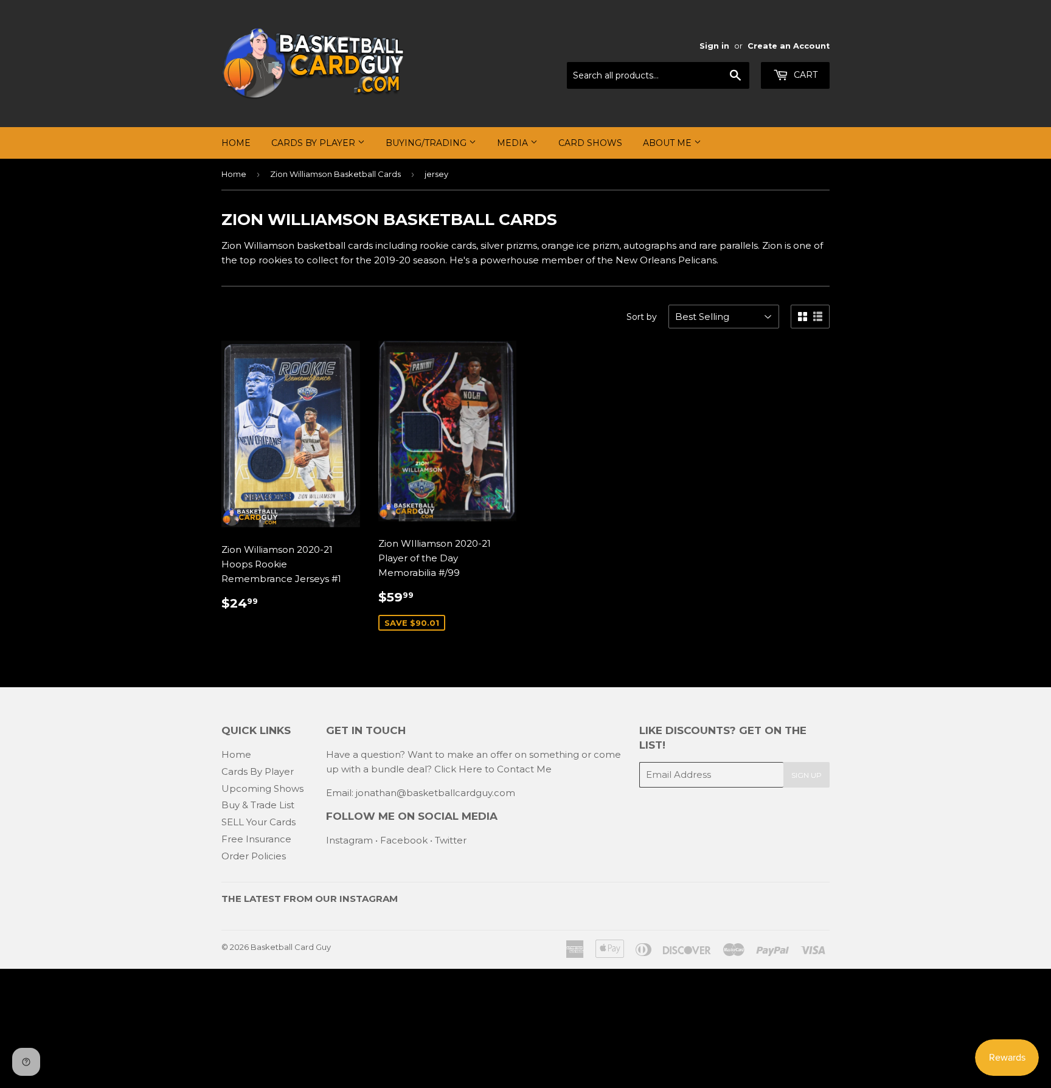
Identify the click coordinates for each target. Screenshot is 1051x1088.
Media (513, 142)
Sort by (641, 316)
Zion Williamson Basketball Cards (335, 174)
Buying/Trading (427, 142)
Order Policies (253, 856)
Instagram (349, 840)
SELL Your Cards (258, 822)
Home (236, 142)
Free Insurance (256, 839)
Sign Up (806, 775)
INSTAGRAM (368, 898)
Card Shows (590, 142)
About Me (668, 142)
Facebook (404, 840)
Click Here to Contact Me (493, 769)
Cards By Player (314, 142)
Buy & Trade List (257, 805)
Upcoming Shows (262, 788)
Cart (804, 74)
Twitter (451, 840)
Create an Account (788, 45)
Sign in (714, 45)
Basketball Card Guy (291, 947)
